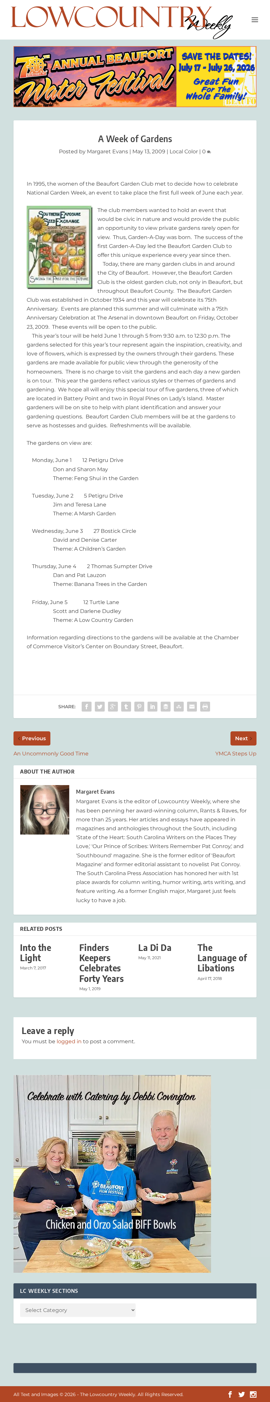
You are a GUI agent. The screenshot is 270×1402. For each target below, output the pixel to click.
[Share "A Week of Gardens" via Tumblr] (126, 706)
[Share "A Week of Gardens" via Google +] (113, 706)
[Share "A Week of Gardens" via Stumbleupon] (178, 706)
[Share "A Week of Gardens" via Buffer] (165, 706)
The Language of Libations (222, 957)
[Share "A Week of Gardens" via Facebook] (86, 706)
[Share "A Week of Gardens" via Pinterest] (139, 706)
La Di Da (155, 947)
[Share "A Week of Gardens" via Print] (205, 706)
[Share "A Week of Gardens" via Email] (192, 706)
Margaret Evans (107, 151)
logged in (69, 1041)
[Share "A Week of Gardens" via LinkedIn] (152, 706)
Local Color (184, 151)
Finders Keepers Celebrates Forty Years (101, 963)
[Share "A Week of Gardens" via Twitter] (99, 706)
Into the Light (35, 952)
